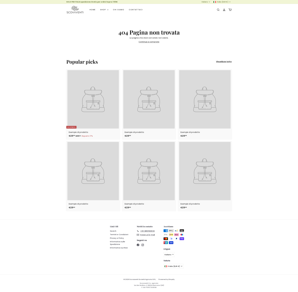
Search (113, 231)
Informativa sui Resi (119, 248)
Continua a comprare (149, 41)
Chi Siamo (118, 9)
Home (93, 9)
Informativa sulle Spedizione (117, 242)
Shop (103, 9)
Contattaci (136, 9)
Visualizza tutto (224, 61)
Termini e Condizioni (119, 234)
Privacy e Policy (117, 238)
